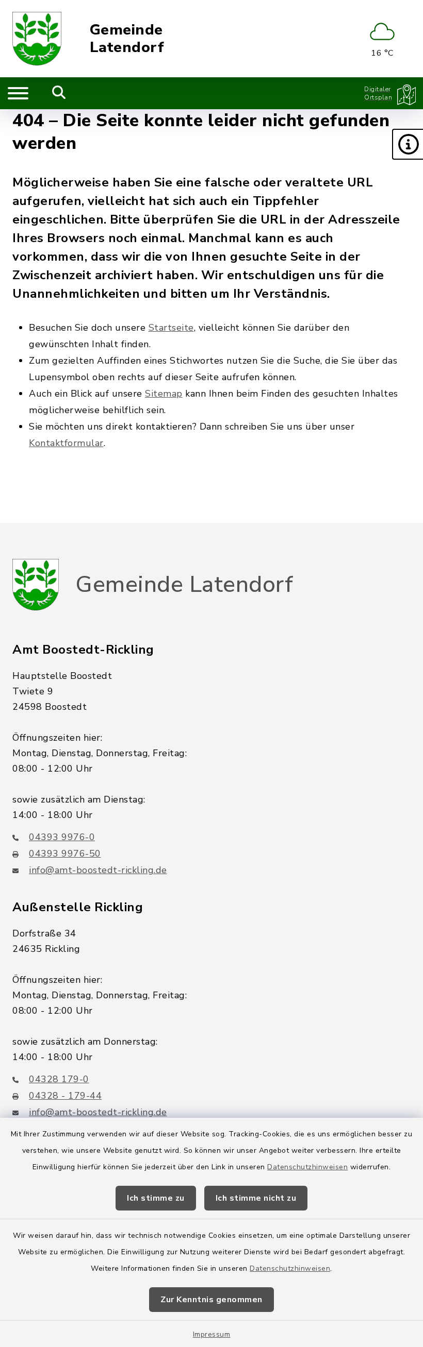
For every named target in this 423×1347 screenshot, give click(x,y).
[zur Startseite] (36, 38)
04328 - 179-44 (65, 1095)
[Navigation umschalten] (18, 93)
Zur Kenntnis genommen (211, 1299)
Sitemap (164, 393)
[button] (407, 144)
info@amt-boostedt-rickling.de (98, 870)
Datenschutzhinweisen (307, 1167)
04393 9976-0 (62, 837)
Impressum (212, 1334)
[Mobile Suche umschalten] (59, 93)
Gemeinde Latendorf (127, 39)
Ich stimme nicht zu (256, 1198)
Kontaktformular (66, 443)
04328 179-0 (59, 1079)
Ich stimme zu (156, 1198)
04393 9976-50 (65, 853)
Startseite (171, 327)
